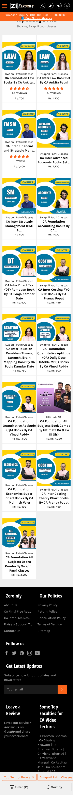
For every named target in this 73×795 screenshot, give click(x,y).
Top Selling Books (17, 777)
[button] (19, 88)
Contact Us (12, 631)
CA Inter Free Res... (17, 618)
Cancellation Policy (51, 618)
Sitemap (44, 631)
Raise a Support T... (18, 624)
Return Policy (47, 611)
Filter (21, 787)
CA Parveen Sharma (52, 736)
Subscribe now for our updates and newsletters (30, 677)
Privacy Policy (47, 605)
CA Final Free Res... (17, 611)
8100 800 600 (39, 15)
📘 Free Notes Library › (36, 18)
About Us (10, 605)
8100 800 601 (58, 15)
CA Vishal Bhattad (51, 753)
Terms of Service (50, 624)
